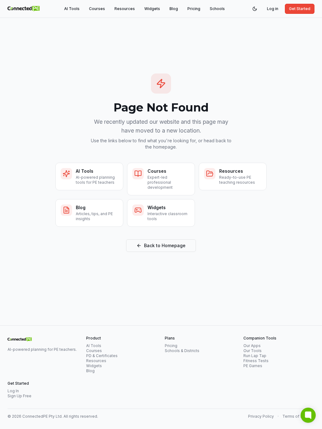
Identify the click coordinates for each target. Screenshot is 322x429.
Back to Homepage (165, 245)
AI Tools (72, 8)
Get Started (299, 8)
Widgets (152, 8)
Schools (217, 8)
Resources (124, 8)
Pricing (193, 8)
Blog (173, 8)
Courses (97, 8)
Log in (272, 8)
